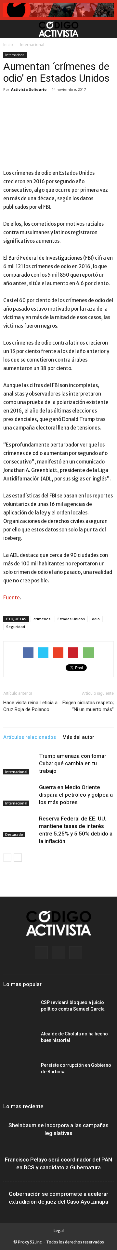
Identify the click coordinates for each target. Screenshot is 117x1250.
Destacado (14, 834)
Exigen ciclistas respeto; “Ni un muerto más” (88, 706)
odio (96, 618)
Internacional (32, 44)
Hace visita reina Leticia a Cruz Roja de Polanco (30, 706)
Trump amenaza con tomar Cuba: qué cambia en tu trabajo (72, 763)
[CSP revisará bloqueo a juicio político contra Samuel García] (19, 1010)
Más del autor (78, 737)
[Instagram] (58, 952)
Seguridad (15, 626)
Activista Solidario (28, 89)
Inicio (8, 44)
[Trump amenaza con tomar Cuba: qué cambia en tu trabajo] (19, 763)
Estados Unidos (71, 618)
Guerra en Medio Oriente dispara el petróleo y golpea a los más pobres (76, 794)
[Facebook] (41, 952)
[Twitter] (75, 952)
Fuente (11, 597)
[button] (108, 29)
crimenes (41, 618)
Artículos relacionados (29, 737)
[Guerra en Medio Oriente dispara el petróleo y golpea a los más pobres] (19, 795)
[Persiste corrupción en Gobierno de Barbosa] (19, 1073)
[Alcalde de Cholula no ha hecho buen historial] (19, 1042)
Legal (59, 1230)
